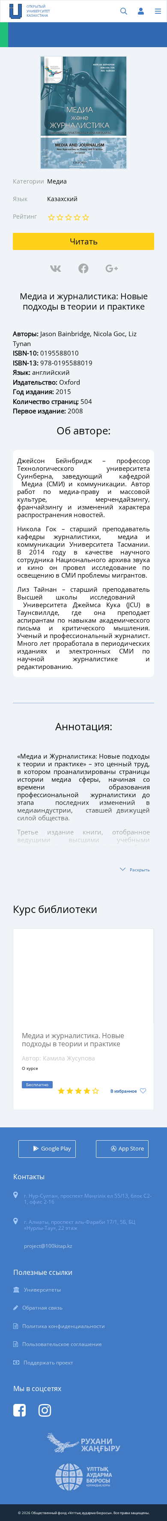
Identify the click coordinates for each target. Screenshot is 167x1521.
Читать (84, 241)
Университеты (42, 1289)
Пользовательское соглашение (62, 1344)
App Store (131, 1148)
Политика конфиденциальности (63, 1326)
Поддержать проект (48, 1362)
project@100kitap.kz (48, 1246)
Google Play (56, 1148)
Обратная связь (42, 1307)
